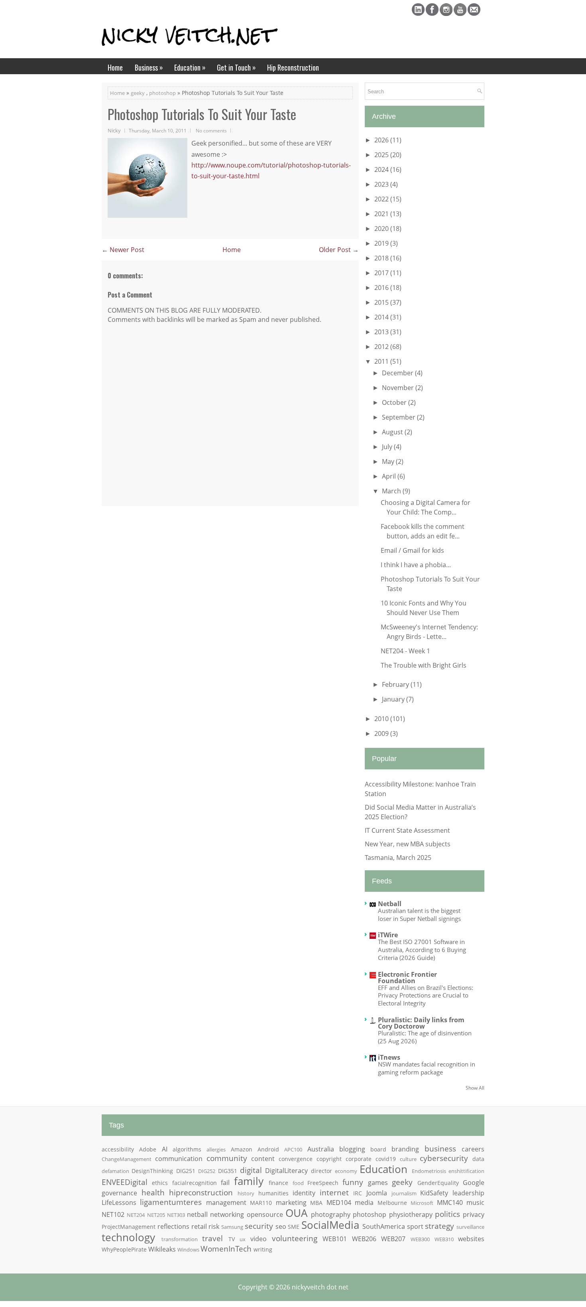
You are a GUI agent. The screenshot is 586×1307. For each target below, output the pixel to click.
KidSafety (434, 1193)
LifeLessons (119, 1202)
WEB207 (393, 1238)
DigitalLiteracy (286, 1170)
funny (352, 1182)
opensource (265, 1214)
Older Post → (339, 249)
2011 (382, 361)
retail (199, 1226)
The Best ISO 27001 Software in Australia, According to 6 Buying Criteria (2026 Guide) (422, 950)
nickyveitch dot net (320, 1287)
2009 (382, 733)
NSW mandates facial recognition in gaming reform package (426, 1068)
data (478, 1159)
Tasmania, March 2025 (398, 857)
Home (115, 67)
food (298, 1183)
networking (227, 1214)
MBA (316, 1202)
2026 (382, 140)
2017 (382, 272)
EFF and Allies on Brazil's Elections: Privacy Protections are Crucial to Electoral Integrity (425, 995)
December (398, 373)
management (226, 1202)
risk (213, 1226)
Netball (389, 903)
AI (164, 1149)
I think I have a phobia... (416, 564)
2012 (382, 346)
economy (346, 1171)
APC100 (293, 1149)
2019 (382, 243)
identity (304, 1193)
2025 (382, 154)
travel (212, 1238)
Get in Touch (236, 67)
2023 (382, 184)
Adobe (147, 1149)
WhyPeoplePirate (124, 1249)
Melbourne (392, 1202)
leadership (468, 1193)
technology (128, 1237)
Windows (188, 1249)
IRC (357, 1193)
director (321, 1171)
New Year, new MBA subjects (407, 844)
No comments (211, 130)
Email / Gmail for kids (412, 550)
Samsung (232, 1226)
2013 (382, 331)
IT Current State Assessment (407, 830)
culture (408, 1159)
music (475, 1202)
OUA (296, 1213)
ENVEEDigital (124, 1182)
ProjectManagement (128, 1226)
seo (280, 1226)
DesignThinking (152, 1171)
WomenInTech (226, 1248)
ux (243, 1239)
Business (149, 67)
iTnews (389, 1057)
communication (179, 1158)
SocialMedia (330, 1225)
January (394, 699)
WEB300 (420, 1239)
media (364, 1202)
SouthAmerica (383, 1226)
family (249, 1181)
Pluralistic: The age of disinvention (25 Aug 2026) (425, 1037)
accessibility (118, 1149)
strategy (439, 1225)
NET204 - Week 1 (405, 651)
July (388, 446)
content (263, 1158)
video (258, 1238)
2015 (382, 302)
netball (197, 1214)
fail (225, 1182)
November (398, 387)
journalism (404, 1193)
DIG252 (206, 1171)
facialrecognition (194, 1183)
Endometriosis (429, 1171)
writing (263, 1249)
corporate (359, 1159)
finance (278, 1183)
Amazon (241, 1149)
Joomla (376, 1193)
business (440, 1148)
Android (268, 1149)
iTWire (388, 934)
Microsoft (422, 1202)
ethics (160, 1183)
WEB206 (364, 1238)
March (392, 491)
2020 (382, 228)
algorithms (187, 1149)
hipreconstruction (201, 1192)
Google (473, 1182)
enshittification (466, 1171)
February (396, 684)
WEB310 (444, 1239)
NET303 (176, 1214)
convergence (296, 1159)
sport (415, 1226)
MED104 (338, 1202)
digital (251, 1170)
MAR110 (261, 1202)
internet (334, 1192)
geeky (138, 93)
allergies (216, 1149)
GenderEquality (438, 1183)
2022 (382, 199)
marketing (291, 1202)
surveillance (470, 1226)
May (389, 461)
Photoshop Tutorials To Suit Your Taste (202, 114)
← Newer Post (123, 249)
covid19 (386, 1159)
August (393, 432)
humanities (273, 1193)
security (259, 1225)
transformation (179, 1239)
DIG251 (185, 1171)
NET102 (113, 1214)
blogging (352, 1149)
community (226, 1158)
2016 (382, 287)
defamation (115, 1171)
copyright (329, 1159)
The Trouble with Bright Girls (423, 665)
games (378, 1182)
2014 (382, 317)
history (246, 1193)
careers (473, 1149)
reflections (173, 1226)
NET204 (136, 1214)
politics (447, 1213)
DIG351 (227, 1171)
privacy (473, 1214)
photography (330, 1214)
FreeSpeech (322, 1183)
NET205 (156, 1214)
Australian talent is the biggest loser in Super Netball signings (419, 915)
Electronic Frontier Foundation (407, 977)
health (153, 1192)
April (389, 476)
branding (405, 1149)
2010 (382, 718)
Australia (320, 1149)
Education (190, 67)
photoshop (162, 93)
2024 (382, 169)
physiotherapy (411, 1214)
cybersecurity (444, 1158)
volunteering (294, 1238)
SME (293, 1226)
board (378, 1149)
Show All (475, 1087)
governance (119, 1193)
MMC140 (450, 1202)
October (395, 402)
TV (231, 1239)
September (399, 417)
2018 (382, 258)
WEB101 (334, 1238)
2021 (382, 213)
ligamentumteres (171, 1202)
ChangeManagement (126, 1159)
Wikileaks (162, 1249)
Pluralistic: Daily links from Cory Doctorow (421, 1023)
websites (471, 1238)
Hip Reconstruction (293, 67)
